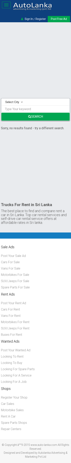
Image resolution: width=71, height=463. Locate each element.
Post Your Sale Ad (13, 256)
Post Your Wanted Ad (15, 350)
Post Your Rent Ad (13, 303)
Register (41, 18)
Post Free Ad (59, 18)
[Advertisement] (35, 60)
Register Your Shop (14, 397)
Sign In (29, 18)
